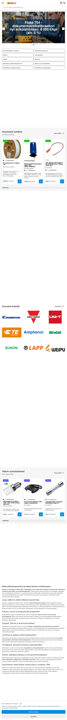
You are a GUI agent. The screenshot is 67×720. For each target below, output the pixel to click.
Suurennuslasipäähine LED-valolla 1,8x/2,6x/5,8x (33, 502)
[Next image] (19, 149)
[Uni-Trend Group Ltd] (55, 317)
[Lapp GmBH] (33, 347)
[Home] (11, 2)
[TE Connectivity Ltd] (11, 332)
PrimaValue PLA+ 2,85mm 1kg (11, 163)
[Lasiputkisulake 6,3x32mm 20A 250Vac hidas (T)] (54, 488)
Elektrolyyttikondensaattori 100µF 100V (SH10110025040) (33, 165)
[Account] (61, 3)
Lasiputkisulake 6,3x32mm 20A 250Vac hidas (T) (54, 502)
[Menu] (2, 3)
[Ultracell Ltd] (55, 332)
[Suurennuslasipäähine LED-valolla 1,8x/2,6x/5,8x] (33, 488)
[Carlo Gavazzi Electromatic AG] (33, 317)
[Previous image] (5, 149)
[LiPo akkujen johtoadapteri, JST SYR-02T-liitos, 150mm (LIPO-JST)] (54, 149)
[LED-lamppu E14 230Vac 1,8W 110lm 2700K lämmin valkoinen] (12, 488)
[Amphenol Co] (33, 332)
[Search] (33, 7)
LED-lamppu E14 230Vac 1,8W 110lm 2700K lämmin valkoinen (11, 503)
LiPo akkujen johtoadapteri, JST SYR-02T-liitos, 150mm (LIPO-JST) (54, 164)
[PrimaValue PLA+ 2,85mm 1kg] (12, 149)
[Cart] (64, 3)
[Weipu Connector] (55, 347)
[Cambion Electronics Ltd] (11, 317)
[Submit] (20, 181)
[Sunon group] (11, 347)
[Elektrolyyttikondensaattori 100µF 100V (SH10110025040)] (33, 149)
